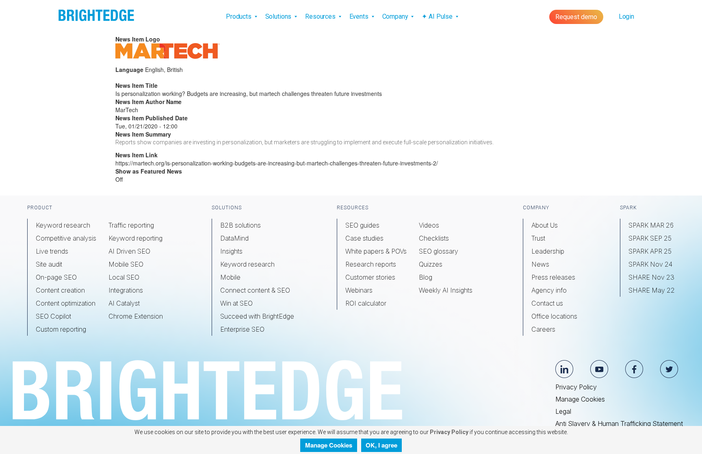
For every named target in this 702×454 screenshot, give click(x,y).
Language (129, 69)
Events (359, 16)
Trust (538, 238)
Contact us (547, 303)
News (540, 264)
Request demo (576, 17)
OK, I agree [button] (381, 445)
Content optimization (65, 303)
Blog (425, 277)
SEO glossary (438, 251)
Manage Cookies (580, 399)
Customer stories (370, 277)
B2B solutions (240, 225)
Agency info (549, 290)
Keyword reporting (135, 238)
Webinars (359, 290)
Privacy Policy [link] (448, 432)
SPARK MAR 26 (651, 225)
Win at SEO (236, 303)
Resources (321, 16)
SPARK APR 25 (650, 251)
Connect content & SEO (255, 290)
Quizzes (430, 264)
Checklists (434, 238)
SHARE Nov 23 (651, 277)
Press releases (553, 277)
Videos (429, 225)
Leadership (547, 251)
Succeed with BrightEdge (257, 316)
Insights (231, 251)
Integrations (125, 290)
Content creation (60, 290)
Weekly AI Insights (445, 290)
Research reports (370, 264)
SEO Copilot (53, 316)
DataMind (234, 238)
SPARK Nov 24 (650, 264)
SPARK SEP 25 (650, 238)
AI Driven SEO (129, 251)
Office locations (554, 316)
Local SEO (123, 277)
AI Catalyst (124, 303)
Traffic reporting (131, 225)
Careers (543, 329)
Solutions (279, 16)
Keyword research (63, 225)
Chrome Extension (135, 316)
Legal (563, 411)
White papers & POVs (376, 251)
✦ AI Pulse (438, 16)
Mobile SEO (125, 264)
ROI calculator (365, 303)
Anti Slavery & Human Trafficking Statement (619, 423)
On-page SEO (56, 277)
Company (396, 16)
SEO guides (362, 225)
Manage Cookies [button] (328, 445)
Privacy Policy (576, 387)
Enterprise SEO (242, 329)
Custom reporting (61, 329)
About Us (544, 225)
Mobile (230, 277)
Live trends (52, 251)
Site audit (49, 264)
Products (239, 16)
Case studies (364, 238)
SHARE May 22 (651, 290)
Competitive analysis (66, 238)
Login (626, 16)
